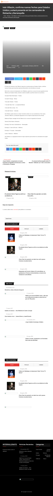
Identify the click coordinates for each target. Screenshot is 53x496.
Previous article (7, 159)
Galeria (37, 453)
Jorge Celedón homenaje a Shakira (34, 322)
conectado (15, 209)
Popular (26, 228)
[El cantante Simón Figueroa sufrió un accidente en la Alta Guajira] (11, 249)
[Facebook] (7, 149)
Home (4, 15)
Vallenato (38, 458)
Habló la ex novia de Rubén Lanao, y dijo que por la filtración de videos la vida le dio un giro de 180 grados (36, 297)
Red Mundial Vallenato (47, 456)
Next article (46, 159)
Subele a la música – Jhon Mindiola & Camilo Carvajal (18, 310)
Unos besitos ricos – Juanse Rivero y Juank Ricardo (18, 316)
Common (41, 228)
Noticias (9, 15)
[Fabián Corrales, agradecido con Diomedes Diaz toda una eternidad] (14, 345)
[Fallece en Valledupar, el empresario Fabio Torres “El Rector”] (11, 237)
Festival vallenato (48, 450)
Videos (44, 458)
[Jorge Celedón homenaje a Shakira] (14, 326)
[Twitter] (11, 149)
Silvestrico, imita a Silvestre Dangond (14, 290)
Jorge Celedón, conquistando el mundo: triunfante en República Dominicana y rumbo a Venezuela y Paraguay (14, 162)
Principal (38, 455)
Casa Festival (39, 449)
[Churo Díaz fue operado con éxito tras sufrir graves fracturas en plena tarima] (11, 262)
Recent (12, 228)
